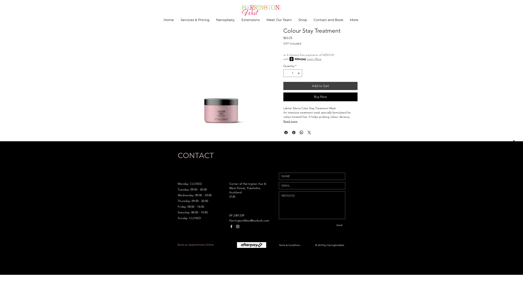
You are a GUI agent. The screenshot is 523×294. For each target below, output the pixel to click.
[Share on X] (309, 132)
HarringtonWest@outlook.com (249, 220)
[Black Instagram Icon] (513, 151)
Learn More (314, 59)
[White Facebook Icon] (231, 226)
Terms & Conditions (289, 245)
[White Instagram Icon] (238, 226)
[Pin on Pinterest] (293, 132)
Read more (290, 121)
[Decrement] (286, 73)
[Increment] (299, 73)
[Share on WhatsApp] (301, 132)
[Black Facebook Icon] (513, 142)
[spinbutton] (292, 73)
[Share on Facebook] (286, 132)
